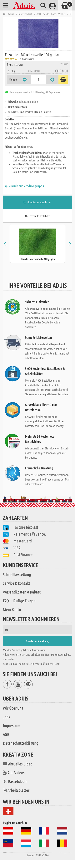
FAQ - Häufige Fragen (19, 600)
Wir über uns (13, 707)
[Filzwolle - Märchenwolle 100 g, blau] (38, 33)
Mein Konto (12, 609)
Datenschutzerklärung (20, 742)
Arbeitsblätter (18, 790)
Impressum (11, 725)
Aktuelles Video (20, 763)
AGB (6, 734)
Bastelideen (17, 781)
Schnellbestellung (17, 574)
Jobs (6, 716)
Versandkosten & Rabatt (22, 591)
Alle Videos (16, 772)
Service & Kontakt (16, 583)
